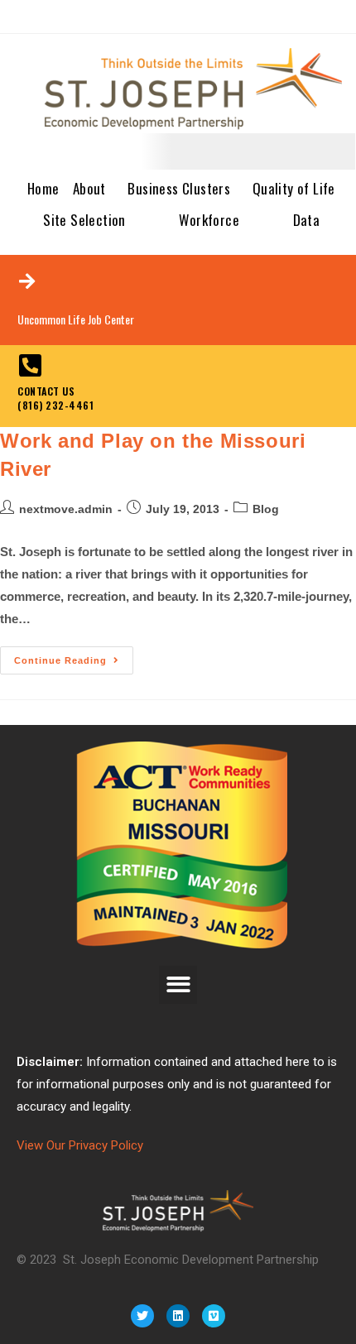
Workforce (209, 219)
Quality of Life (294, 188)
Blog (266, 509)
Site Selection (84, 219)
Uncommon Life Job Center (75, 319)
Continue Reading (73, 655)
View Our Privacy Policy (80, 1145)
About (89, 188)
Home (43, 188)
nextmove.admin (66, 509)
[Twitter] (142, 1315)
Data (306, 219)
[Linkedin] (178, 1315)
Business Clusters (178, 188)
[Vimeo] (213, 1315)
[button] (178, 985)
